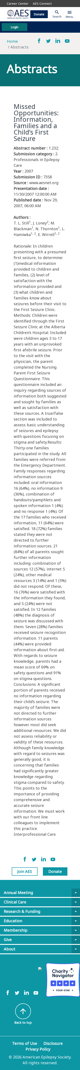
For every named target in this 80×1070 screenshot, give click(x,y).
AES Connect (42, 3)
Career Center (18, 3)
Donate (39, 14)
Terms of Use (24, 1043)
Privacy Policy (38, 1049)
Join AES (24, 871)
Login (14, 27)
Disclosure (53, 1043)
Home (12, 41)
